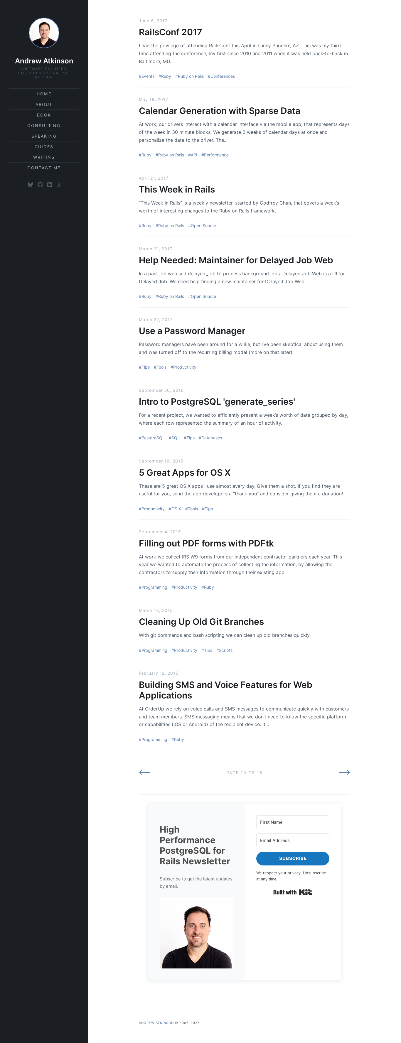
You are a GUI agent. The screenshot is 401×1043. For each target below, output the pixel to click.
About (44, 104)
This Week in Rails (177, 189)
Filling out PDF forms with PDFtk (206, 543)
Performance (216, 154)
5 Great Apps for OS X (185, 472)
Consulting (43, 125)
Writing (44, 157)
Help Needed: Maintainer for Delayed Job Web (236, 260)
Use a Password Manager (192, 330)
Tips (145, 366)
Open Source (203, 225)
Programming (154, 587)
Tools (161, 366)
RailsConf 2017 (170, 32)
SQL (175, 437)
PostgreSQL (153, 437)
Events (147, 76)
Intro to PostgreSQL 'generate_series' (217, 401)
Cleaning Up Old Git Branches (201, 621)
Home (44, 93)
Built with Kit (292, 892)
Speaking (44, 136)
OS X (176, 508)
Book (44, 114)
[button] (196, 932)
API (194, 154)
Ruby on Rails (191, 76)
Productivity (184, 366)
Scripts (225, 650)
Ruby (166, 76)
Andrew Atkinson (44, 61)
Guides (44, 146)
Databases (211, 437)
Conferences (222, 76)
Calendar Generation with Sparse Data (219, 110)
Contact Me (43, 167)
